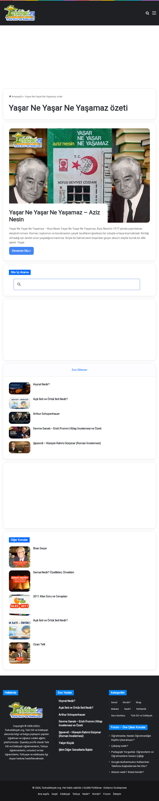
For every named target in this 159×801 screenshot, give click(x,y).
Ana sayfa (43, 793)
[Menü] (154, 14)
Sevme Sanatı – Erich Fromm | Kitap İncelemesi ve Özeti (67, 428)
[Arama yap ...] (147, 14)
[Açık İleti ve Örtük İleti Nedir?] (19, 403)
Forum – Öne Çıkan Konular (128, 727)
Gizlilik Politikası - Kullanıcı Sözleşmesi (105, 787)
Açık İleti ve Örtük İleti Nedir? (50, 399)
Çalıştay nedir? (119, 745)
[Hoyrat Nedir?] (19, 388)
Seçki (55, 793)
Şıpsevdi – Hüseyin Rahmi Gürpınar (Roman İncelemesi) (67, 443)
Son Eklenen (79, 370)
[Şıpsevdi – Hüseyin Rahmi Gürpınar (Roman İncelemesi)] (19, 447)
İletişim (117, 793)
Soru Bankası (118, 715)
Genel (114, 702)
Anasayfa (16, 96)
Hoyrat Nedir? (41, 384)
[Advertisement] (79, 56)
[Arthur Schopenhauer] (19, 418)
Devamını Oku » (21, 250)
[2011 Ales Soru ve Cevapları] (19, 605)
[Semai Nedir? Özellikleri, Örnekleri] (19, 581)
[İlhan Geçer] (19, 557)
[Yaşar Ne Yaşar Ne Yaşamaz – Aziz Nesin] (79, 175)
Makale (115, 709)
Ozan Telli (39, 644)
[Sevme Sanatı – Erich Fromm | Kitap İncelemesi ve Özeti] (19, 433)
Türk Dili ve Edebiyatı (141, 715)
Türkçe (76, 793)
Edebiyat (65, 793)
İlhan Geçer (40, 548)
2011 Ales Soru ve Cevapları (50, 596)
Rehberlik (141, 709)
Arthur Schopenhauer (46, 413)
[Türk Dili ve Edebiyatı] (20, 13)
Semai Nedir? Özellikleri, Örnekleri (53, 572)
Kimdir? (126, 702)
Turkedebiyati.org (51, 787)
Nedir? (127, 709)
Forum (107, 793)
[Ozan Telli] (19, 653)
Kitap (138, 702)
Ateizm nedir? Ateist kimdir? (127, 772)
